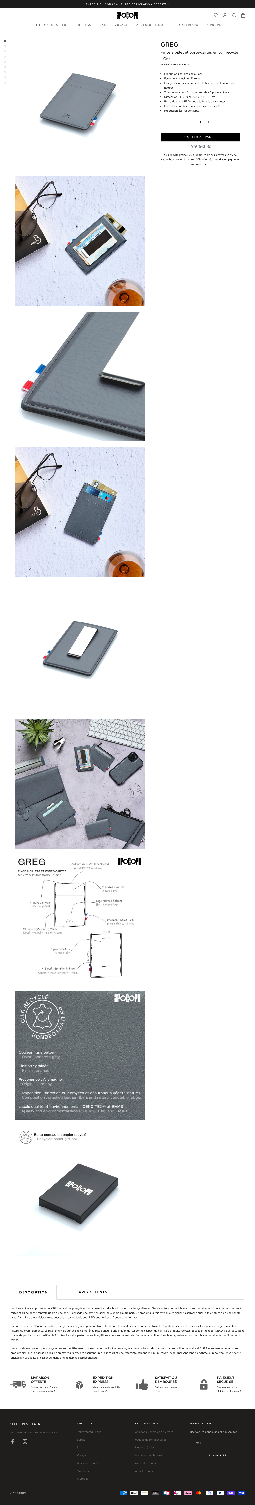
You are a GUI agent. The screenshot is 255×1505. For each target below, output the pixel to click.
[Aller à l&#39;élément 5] (5, 62)
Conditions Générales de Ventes (153, 1432)
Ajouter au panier (200, 137)
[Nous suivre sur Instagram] (25, 1442)
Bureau (84, 24)
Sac (103, 24)
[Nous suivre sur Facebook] (13, 1442)
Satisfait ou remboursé (147, 1455)
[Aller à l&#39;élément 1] (5, 41)
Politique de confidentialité (149, 1440)
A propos (215, 24)
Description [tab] (33, 1292)
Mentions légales (144, 1447)
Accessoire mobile (153, 24)
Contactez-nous (143, 1471)
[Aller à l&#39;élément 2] (5, 46)
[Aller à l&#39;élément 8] (5, 77)
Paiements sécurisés (146, 1463)
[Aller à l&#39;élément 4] (5, 57)
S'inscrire (217, 1455)
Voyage (121, 24)
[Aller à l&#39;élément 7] (5, 72)
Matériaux (188, 24)
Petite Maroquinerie (50, 24)
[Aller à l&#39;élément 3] (5, 51)
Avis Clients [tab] (93, 1292)
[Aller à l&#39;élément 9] (5, 83)
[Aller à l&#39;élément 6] (5, 67)
